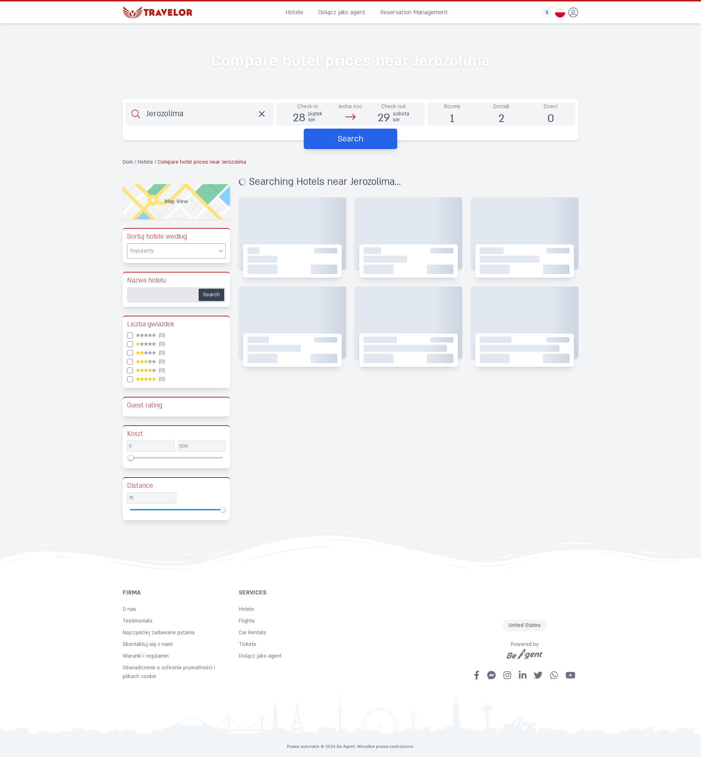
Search (211, 294)
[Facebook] (476, 675)
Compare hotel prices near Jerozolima (202, 162)
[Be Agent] (524, 654)
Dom (128, 162)
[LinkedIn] (522, 675)
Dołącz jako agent (341, 12)
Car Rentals (252, 632)
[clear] (262, 114)
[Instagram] (507, 675)
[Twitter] (538, 675)
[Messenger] (491, 675)
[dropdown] (573, 12)
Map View (176, 201)
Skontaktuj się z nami (148, 644)
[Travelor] (157, 12)
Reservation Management (414, 12)
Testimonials (138, 620)
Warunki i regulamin (146, 656)
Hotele (294, 12)
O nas (129, 609)
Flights (247, 620)
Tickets (247, 644)
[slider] (131, 457)
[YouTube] (570, 675)
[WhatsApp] (554, 675)
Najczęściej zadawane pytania (159, 632)
